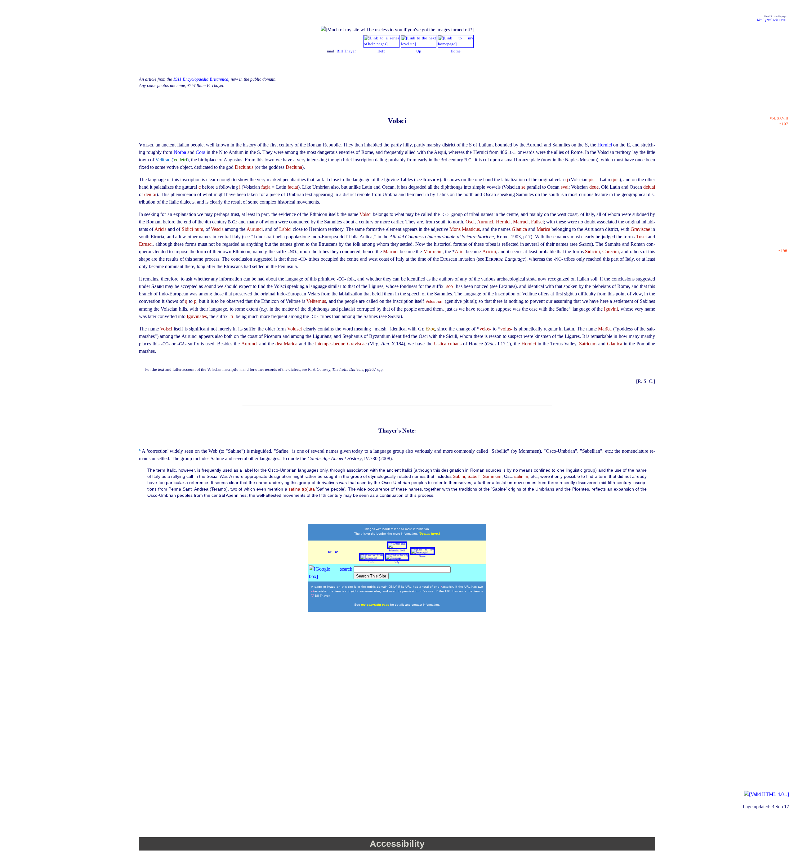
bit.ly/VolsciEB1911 (772, 20)
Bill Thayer (346, 51)
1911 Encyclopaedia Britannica (200, 79)
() (172, 159)
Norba (180, 152)
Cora (201, 152)
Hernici (605, 144)
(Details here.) (429, 533)
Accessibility (397, 844)
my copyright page (375, 604)
